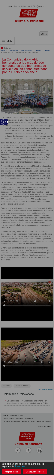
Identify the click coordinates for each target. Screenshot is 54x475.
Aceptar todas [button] (11, 472)
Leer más (20, 466)
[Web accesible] (3, 122)
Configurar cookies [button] (35, 472)
